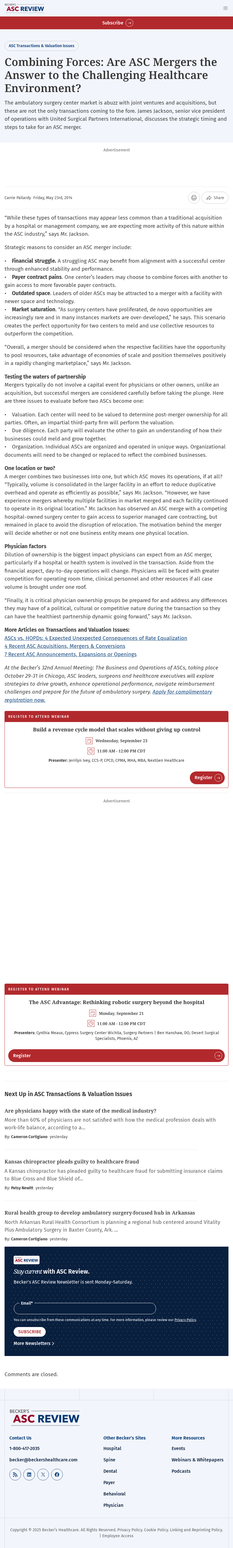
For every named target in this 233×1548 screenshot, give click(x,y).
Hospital (112, 1448)
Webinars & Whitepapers (198, 1460)
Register (203, 777)
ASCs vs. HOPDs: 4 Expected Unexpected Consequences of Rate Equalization (96, 638)
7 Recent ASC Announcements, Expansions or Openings (71, 654)
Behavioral (114, 1494)
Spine (109, 1460)
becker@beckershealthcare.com (43, 1460)
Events (178, 1448)
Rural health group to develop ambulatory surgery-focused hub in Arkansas (100, 1212)
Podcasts (181, 1471)
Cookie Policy (156, 1530)
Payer (109, 1482)
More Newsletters (32, 1343)
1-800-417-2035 (24, 1448)
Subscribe (112, 23)
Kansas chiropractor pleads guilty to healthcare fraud (72, 1161)
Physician (113, 1505)
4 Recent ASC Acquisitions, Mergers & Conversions (65, 646)
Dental (110, 1471)
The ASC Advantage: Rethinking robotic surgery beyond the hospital (116, 1002)
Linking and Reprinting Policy (196, 1530)
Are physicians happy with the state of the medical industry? (80, 1110)
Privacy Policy (185, 1320)
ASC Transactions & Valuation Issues (41, 45)
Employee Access (118, 1536)
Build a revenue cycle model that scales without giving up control (116, 729)
